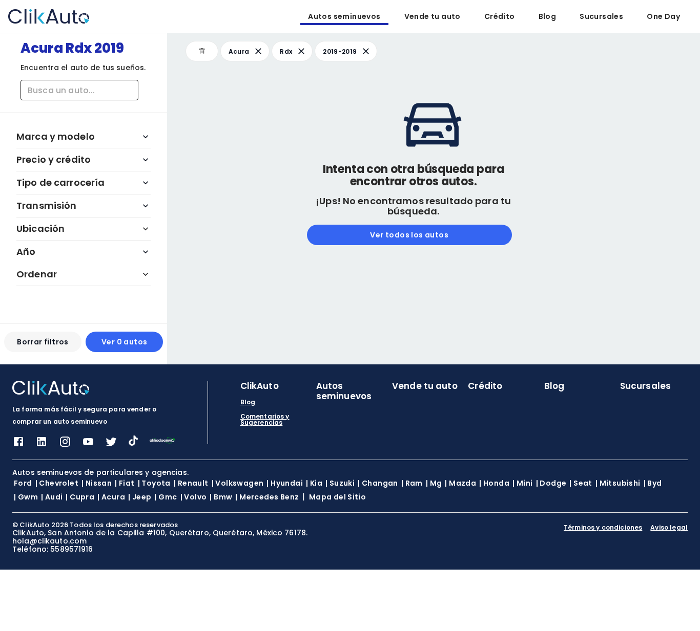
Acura (239, 51)
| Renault (191, 483)
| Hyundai (284, 483)
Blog (548, 16)
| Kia (314, 483)
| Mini (522, 483)
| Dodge (551, 483)
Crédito (499, 16)
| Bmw (221, 497)
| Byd (653, 483)
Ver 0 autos (124, 342)
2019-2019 (340, 51)
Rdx (286, 51)
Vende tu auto (432, 16)
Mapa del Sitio (337, 497)
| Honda (494, 483)
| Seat (580, 483)
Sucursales (601, 16)
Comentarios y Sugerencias (265, 420)
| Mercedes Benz (267, 497)
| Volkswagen (238, 483)
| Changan (378, 483)
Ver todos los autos (409, 235)
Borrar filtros (43, 342)
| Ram (412, 483)
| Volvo (193, 497)
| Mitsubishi (618, 483)
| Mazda (460, 483)
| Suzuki (340, 483)
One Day (663, 16)
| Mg (434, 483)
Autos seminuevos (344, 16)
